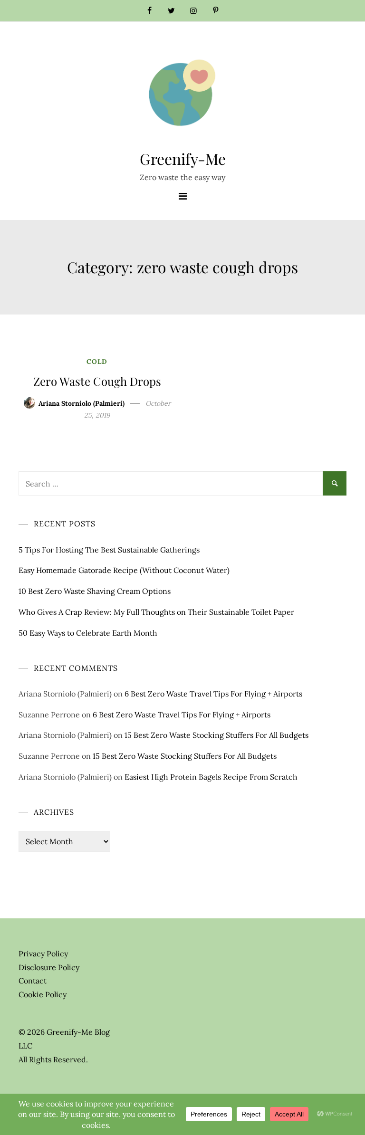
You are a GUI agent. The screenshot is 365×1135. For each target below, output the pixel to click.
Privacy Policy (43, 953)
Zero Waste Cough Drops (97, 381)
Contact (33, 980)
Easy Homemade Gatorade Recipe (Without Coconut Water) (124, 570)
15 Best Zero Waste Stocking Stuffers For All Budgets (216, 735)
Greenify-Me (183, 158)
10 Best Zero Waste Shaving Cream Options (95, 591)
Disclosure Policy (49, 967)
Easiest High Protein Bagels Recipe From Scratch (211, 777)
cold (96, 361)
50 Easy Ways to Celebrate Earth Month (88, 633)
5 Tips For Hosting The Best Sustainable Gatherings (109, 549)
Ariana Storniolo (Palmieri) (81, 403)
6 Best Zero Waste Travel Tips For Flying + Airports (213, 693)
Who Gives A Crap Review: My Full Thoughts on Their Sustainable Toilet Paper (156, 612)
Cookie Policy (43, 994)
